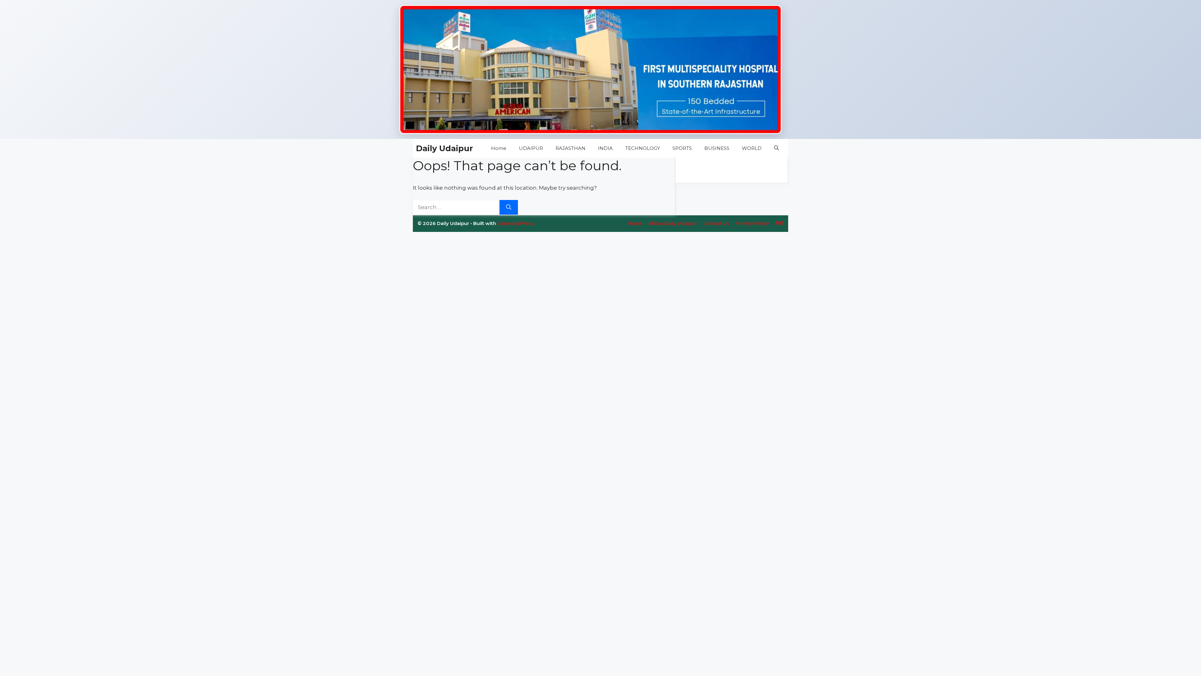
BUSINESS (716, 148)
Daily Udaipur (444, 148)
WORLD (752, 148)
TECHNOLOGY (642, 148)
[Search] (508, 207)
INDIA (605, 148)
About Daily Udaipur (672, 223)
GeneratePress (515, 223)
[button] (776, 148)
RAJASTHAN (570, 148)
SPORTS (682, 148)
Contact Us (716, 223)
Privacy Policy (752, 223)
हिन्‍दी (779, 223)
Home (498, 148)
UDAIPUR (531, 148)
